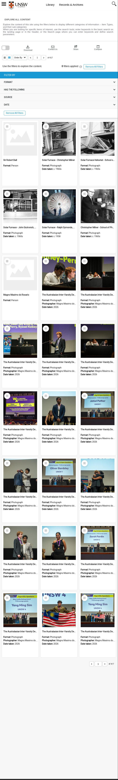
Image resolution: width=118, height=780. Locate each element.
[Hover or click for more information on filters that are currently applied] (80, 66)
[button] (53, 47)
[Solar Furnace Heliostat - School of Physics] (97, 139)
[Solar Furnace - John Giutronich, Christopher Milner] (20, 206)
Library (50, 4)
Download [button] (28, 47)
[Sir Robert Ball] (20, 139)
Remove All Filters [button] (94, 66)
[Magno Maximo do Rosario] (20, 273)
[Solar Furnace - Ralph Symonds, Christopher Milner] (59, 206)
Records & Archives (71, 4)
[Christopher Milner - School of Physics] (97, 206)
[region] (59, 95)
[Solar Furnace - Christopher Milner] (59, 139)
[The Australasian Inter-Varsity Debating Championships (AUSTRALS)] (59, 273)
